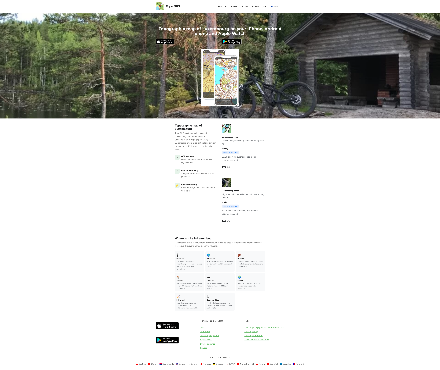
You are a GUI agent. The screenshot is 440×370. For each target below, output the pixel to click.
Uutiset (255, 6)
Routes (203, 348)
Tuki (265, 6)
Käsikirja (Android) (253, 335)
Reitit (245, 6)
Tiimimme (205, 331)
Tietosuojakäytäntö (209, 335)
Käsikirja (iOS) (251, 331)
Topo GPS (173, 6)
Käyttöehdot (206, 340)
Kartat (235, 6)
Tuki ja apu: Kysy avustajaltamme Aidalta (264, 327)
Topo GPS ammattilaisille (256, 340)
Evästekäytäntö (207, 344)
